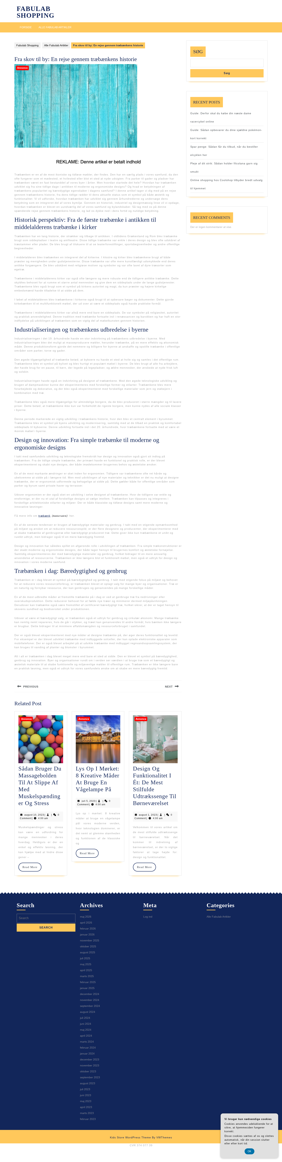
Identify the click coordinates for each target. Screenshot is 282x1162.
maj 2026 (85, 916)
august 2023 (87, 1083)
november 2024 (89, 999)
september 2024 (90, 1005)
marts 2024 (87, 1041)
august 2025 (87, 952)
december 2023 (89, 1059)
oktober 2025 (88, 946)
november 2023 (89, 1065)
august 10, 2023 (34, 815)
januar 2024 (87, 1053)
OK (249, 1151)
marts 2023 (87, 1113)
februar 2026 (88, 928)
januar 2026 (87, 934)
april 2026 (86, 922)
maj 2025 (85, 964)
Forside (26, 27)
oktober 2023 (88, 1071)
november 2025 (89, 940)
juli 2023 (85, 1089)
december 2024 (89, 994)
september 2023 (90, 1077)
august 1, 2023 (148, 815)
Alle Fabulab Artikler (55, 27)
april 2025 (86, 970)
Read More (31, 867)
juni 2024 (85, 1023)
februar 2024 (88, 1047)
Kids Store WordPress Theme (130, 1137)
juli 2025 (85, 958)
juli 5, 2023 (89, 801)
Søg (198, 51)
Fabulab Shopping (35, 12)
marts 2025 (87, 976)
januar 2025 (87, 988)
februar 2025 (88, 982)
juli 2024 (85, 1017)
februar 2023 (88, 1119)
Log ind (147, 916)
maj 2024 (85, 1029)
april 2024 (86, 1035)
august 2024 (87, 1011)
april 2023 (86, 1107)
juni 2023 (85, 1095)
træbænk (44, 515)
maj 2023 (85, 1101)
